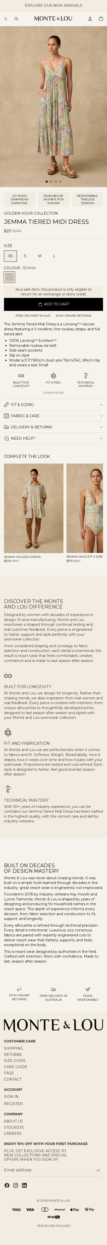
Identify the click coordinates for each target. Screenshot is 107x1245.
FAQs (9, 1073)
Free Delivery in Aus (33, 315)
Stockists (14, 1127)
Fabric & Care (25, 416)
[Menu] (5, 18)
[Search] (16, 18)
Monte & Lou (59, 1200)
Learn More (53, 392)
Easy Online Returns (73, 315)
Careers (13, 1133)
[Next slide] (93, 515)
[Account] (90, 18)
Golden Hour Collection (31, 213)
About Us (13, 1121)
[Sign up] (98, 1170)
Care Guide (15, 1067)
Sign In (11, 1096)
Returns (13, 1054)
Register (13, 1104)
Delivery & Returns (31, 427)
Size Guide (15, 1060)
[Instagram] (16, 1185)
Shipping (13, 1048)
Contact (12, 1079)
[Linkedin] (24, 1185)
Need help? (23, 438)
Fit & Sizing (22, 404)
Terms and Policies (53, 1226)
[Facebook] (7, 1185)
